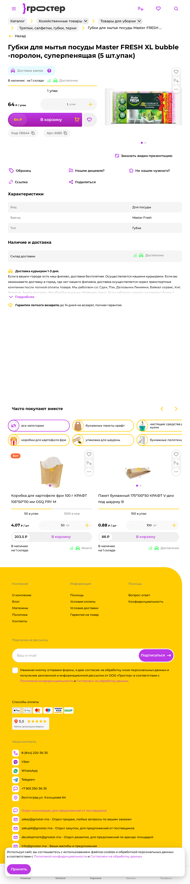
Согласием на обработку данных (116, 856)
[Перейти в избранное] (158, 9)
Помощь (77, 595)
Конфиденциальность (145, 601)
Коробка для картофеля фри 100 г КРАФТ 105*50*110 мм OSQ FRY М (49, 498)
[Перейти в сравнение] (140, 9)
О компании (21, 595)
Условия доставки (84, 608)
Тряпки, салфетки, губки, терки (47, 28)
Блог (16, 601)
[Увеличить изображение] (52, 469)
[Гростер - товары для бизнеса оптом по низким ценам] (44, 8)
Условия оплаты (82, 601)
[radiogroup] (51, 514)
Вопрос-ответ (139, 595)
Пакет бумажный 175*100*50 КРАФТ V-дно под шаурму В (136, 498)
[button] (89, 454)
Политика (19, 615)
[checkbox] (15, 670)
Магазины (20, 608)
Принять (19, 869)
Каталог (17, 21)
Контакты (19, 621)
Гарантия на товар (84, 615)
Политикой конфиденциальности (46, 681)
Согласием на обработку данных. (102, 681)
